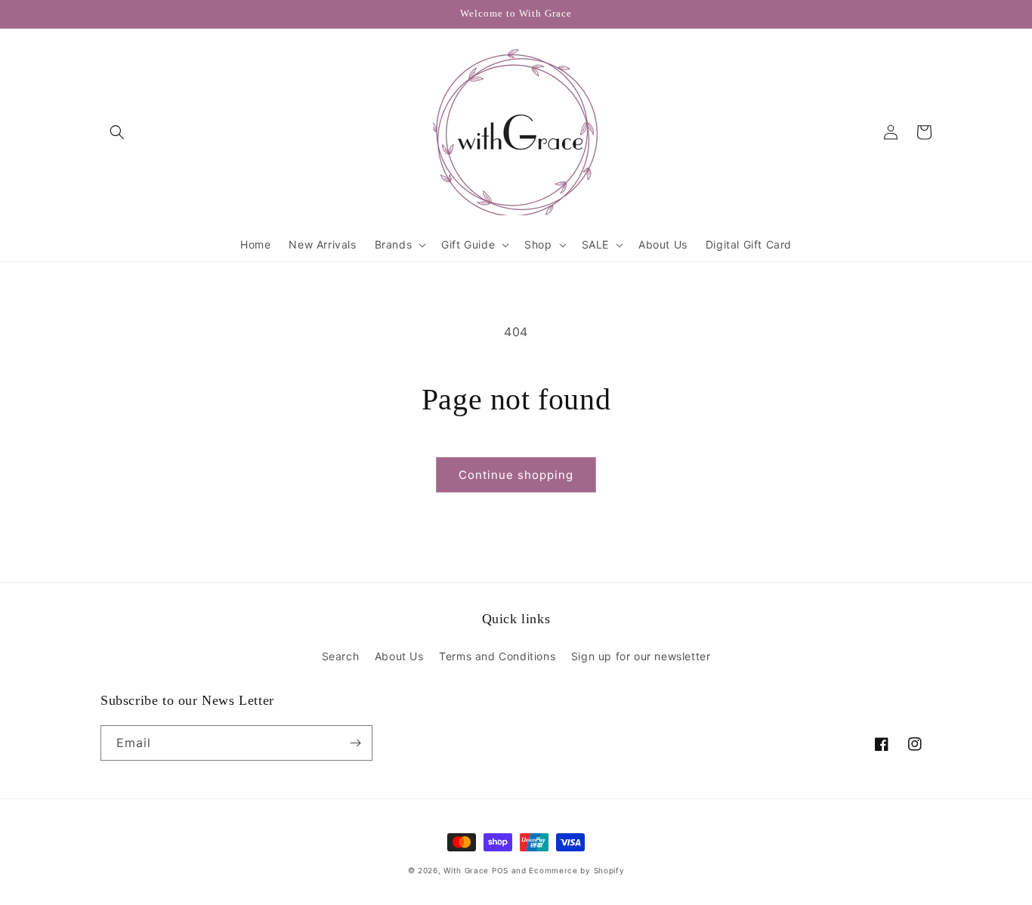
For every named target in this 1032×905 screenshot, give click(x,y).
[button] (117, 132)
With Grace (466, 870)
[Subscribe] (355, 743)
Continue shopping (516, 475)
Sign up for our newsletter (641, 656)
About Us (399, 656)
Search (341, 656)
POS (500, 870)
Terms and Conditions (497, 656)
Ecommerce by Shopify (576, 870)
